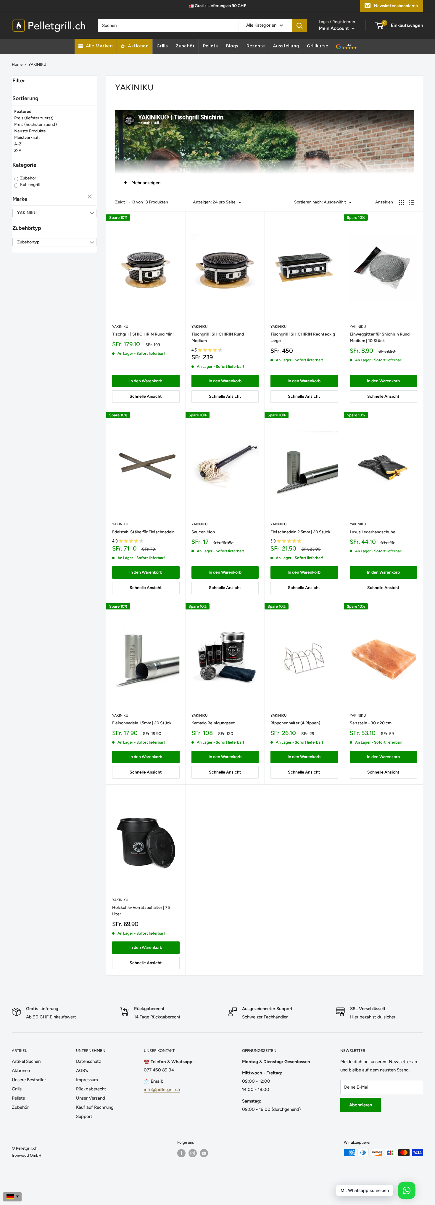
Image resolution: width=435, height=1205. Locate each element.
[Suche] (299, 25)
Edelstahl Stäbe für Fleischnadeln (143, 532)
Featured (22, 111)
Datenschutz (88, 1061)
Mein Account (334, 28)
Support (84, 1116)
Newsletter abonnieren (396, 5)
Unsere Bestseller (29, 1079)
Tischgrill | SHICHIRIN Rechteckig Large (302, 337)
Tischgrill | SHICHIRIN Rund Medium (217, 337)
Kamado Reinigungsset (213, 723)
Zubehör (27, 178)
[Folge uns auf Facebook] (181, 1153)
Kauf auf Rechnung (95, 1107)
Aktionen (21, 1070)
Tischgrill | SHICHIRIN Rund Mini (143, 334)
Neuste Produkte (30, 131)
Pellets (18, 1098)
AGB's (82, 1070)
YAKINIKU (120, 327)
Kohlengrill (29, 184)
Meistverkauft (27, 137)
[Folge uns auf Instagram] (192, 1153)
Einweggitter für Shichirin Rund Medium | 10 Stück (380, 337)
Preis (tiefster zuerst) (34, 118)
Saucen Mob (203, 532)
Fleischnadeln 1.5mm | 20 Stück (141, 723)
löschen (91, 197)
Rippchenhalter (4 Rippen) (295, 723)
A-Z (18, 144)
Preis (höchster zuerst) (35, 124)
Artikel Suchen (26, 1061)
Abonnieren (360, 1105)
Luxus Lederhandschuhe (372, 532)
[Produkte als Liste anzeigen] (411, 202)
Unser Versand (90, 1098)
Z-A (18, 150)
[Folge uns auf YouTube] (204, 1153)
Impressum (87, 1079)
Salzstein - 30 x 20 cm (371, 723)
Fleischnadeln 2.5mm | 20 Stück (300, 532)
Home (17, 64)
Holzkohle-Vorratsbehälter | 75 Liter (141, 911)
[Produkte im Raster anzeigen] (401, 202)
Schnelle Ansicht (146, 396)
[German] (12, 1196)
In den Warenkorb (145, 381)
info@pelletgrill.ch (162, 1089)
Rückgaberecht (91, 1089)
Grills (17, 1089)
